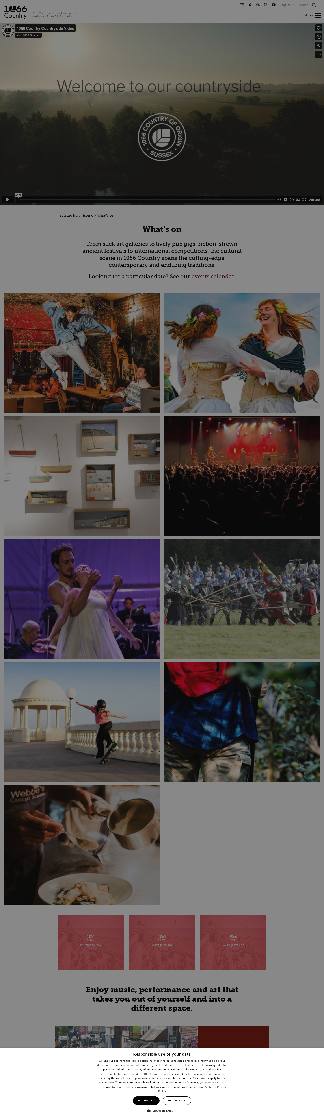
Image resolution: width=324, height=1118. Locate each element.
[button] (162, 1110)
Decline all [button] (177, 1100)
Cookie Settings (206, 1087)
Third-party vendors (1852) (133, 1074)
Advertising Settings (122, 1087)
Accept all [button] (146, 1100)
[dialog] (162, 1083)
